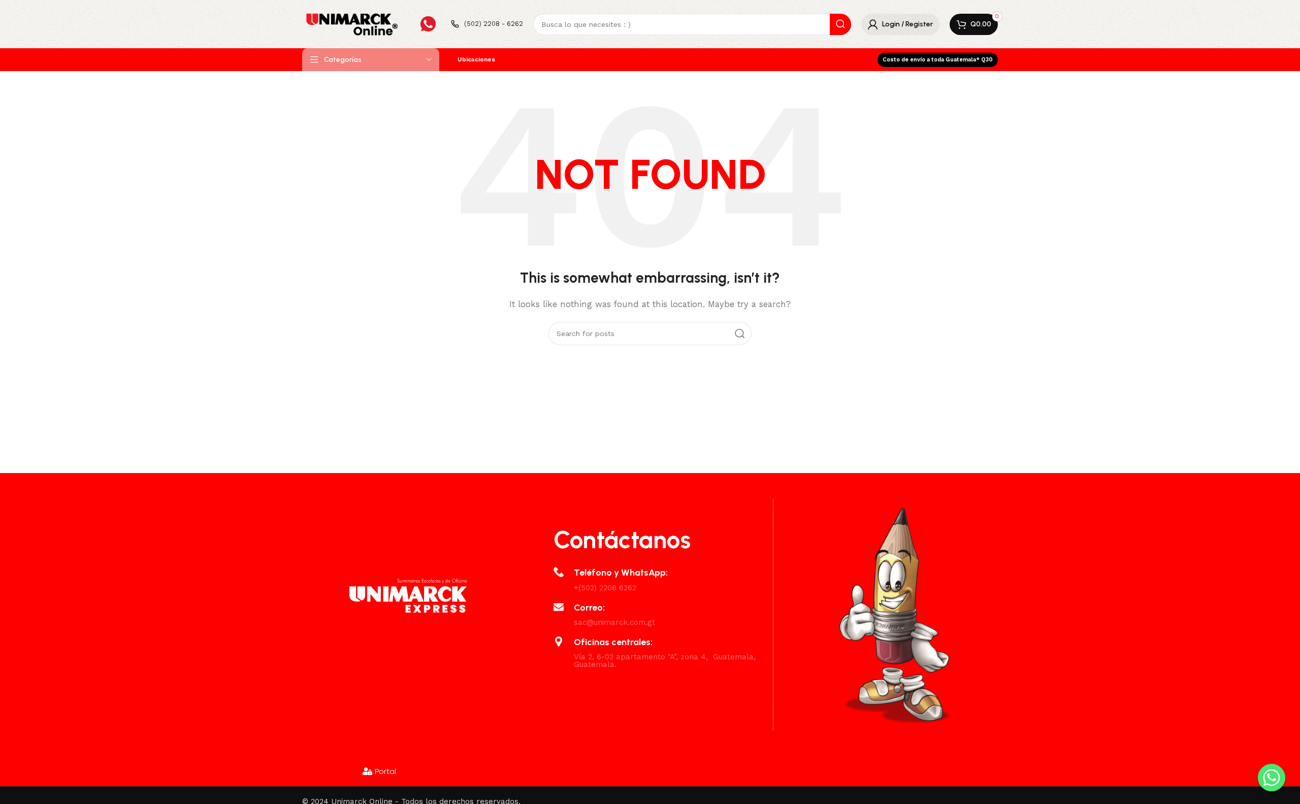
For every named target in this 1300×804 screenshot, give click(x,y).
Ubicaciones (476, 59)
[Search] (840, 24)
